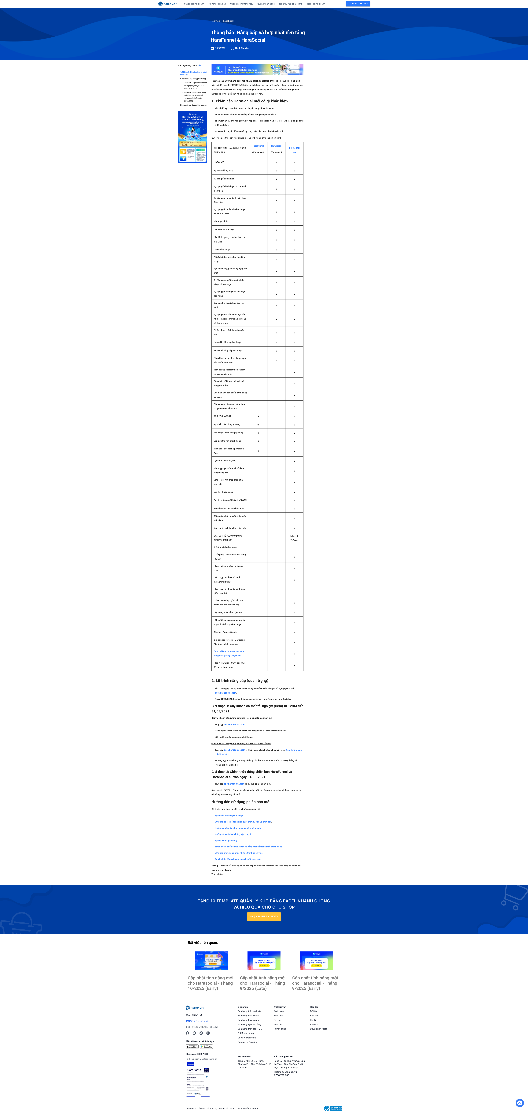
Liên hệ (277, 1024)
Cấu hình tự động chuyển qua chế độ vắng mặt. (238, 859)
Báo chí (314, 1015)
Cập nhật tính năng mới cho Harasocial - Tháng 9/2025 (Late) (263, 983)
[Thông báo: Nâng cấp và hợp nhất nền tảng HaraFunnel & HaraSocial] (212, 960)
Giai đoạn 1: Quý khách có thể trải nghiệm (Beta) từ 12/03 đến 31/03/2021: (195, 86)
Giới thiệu (279, 1011)
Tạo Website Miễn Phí (358, 4)
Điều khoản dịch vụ (248, 1108)
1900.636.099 (197, 1021)
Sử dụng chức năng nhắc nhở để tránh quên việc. (239, 853)
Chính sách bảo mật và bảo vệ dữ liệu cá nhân (210, 1108)
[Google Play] (206, 1046)
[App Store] (192, 1046)
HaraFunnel (258, 146)
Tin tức (277, 1020)
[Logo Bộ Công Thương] (333, 1108)
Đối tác (313, 1011)
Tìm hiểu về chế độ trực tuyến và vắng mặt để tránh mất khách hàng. (249, 846)
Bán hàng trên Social (248, 1015)
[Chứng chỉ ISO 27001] (198, 1079)
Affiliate (314, 1024)
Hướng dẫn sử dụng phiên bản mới (193, 105)
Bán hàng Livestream (248, 1020)
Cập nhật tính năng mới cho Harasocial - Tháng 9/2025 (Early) (315, 983)
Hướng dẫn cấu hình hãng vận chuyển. (234, 834)
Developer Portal (319, 1028)
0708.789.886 (281, 1075)
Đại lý (313, 1020)
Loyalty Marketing (247, 1037)
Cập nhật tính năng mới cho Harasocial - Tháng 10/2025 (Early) (210, 983)
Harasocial (276, 146)
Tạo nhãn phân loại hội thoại (229, 815)
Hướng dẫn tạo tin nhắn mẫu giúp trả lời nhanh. (238, 828)
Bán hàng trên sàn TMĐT (251, 1028)
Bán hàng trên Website (249, 1011)
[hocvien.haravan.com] (167, 3)
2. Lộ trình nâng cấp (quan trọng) (193, 79)
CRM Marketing (246, 1033)
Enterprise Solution (247, 1042)
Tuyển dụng (280, 1028)
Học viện (278, 1015)
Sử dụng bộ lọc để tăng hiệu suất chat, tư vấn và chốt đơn (243, 821)
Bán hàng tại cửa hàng (249, 1024)
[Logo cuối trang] (195, 1007)
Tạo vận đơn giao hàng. (226, 840)
